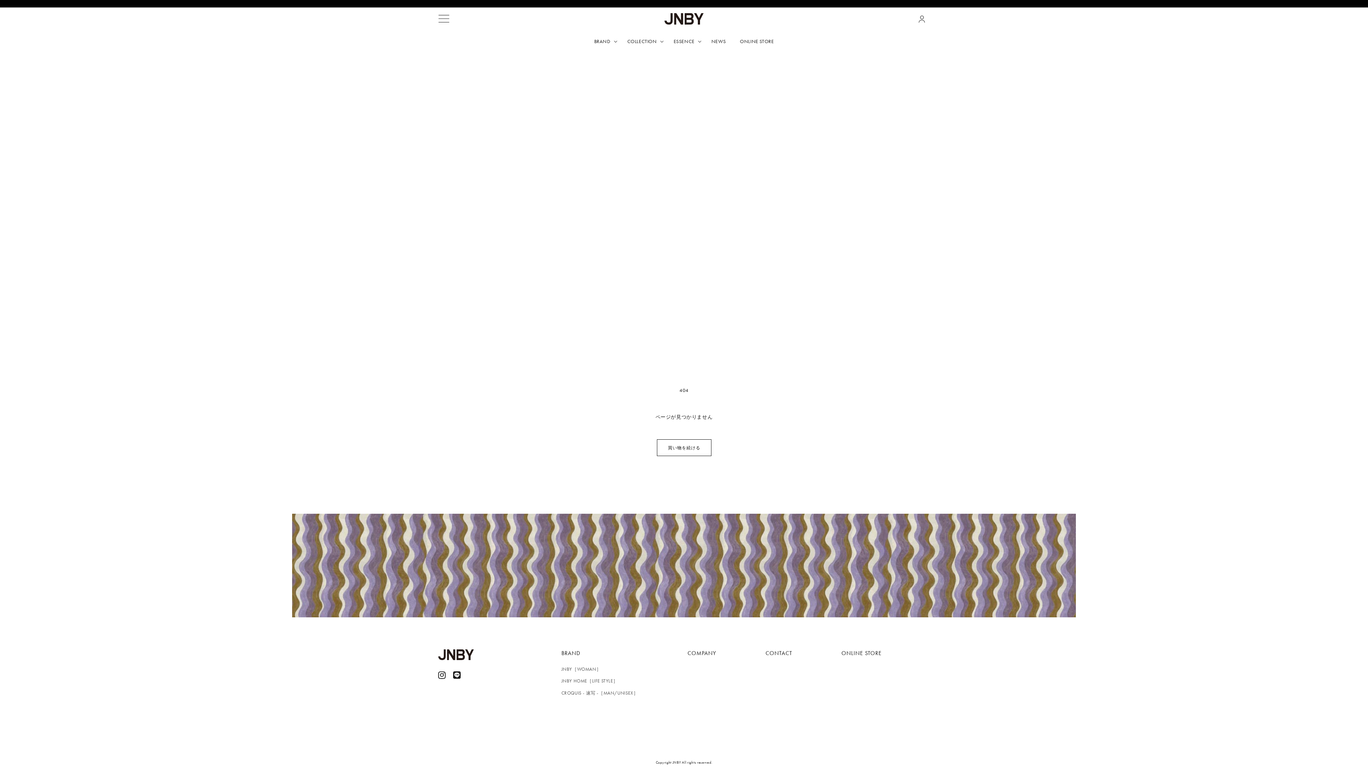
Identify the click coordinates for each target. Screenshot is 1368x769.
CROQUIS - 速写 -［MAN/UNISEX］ (599, 693)
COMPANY (702, 653)
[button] (444, 19)
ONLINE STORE (861, 653)
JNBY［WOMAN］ (581, 669)
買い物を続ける (684, 448)
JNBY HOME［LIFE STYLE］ (589, 681)
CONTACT (779, 653)
